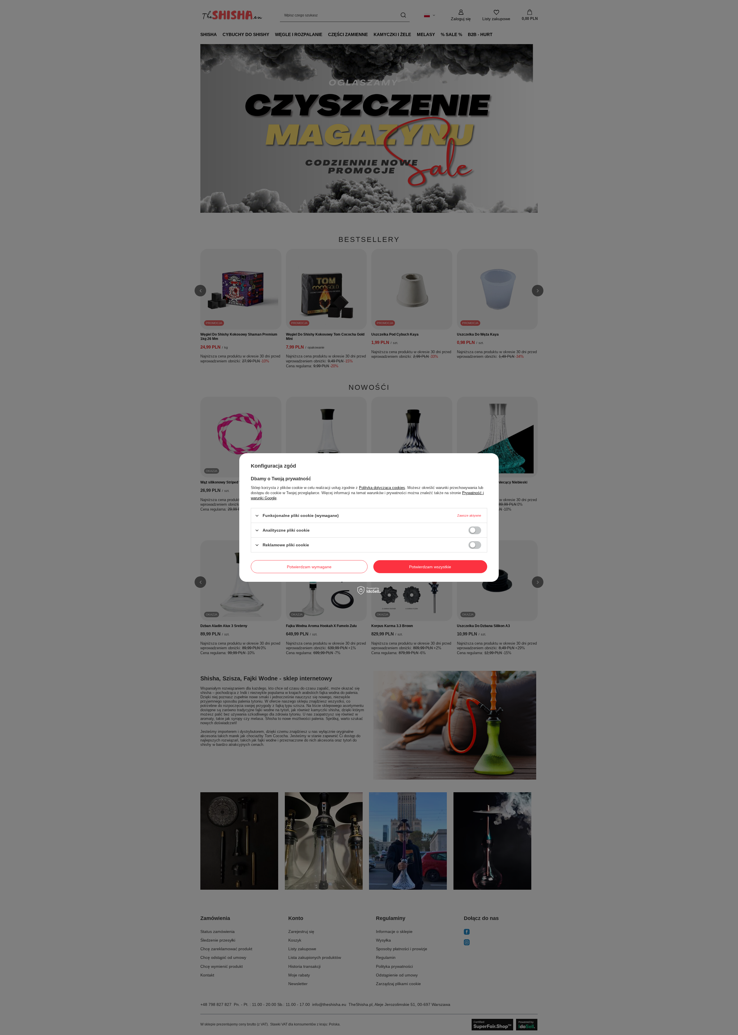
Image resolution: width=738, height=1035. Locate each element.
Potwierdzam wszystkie (430, 566)
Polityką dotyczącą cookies (382, 487)
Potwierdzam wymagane (309, 566)
